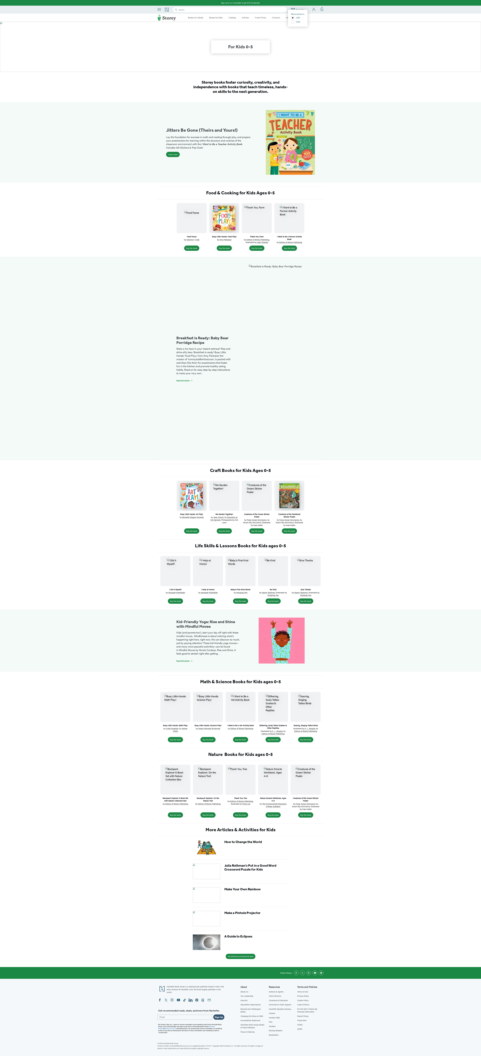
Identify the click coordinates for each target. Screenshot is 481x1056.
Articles (245, 17)
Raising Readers (275, 1030)
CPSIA (300, 1024)
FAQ (270, 1021)
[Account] (314, 10)
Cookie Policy (303, 1000)
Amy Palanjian (225, 239)
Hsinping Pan (241, 592)
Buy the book (191, 248)
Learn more (173, 154)
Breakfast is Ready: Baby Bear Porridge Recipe (202, 340)
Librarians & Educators (278, 1000)
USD (298, 17)
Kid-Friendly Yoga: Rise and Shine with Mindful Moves (205, 624)
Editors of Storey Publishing (257, 239)
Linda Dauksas (172, 728)
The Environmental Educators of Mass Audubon (274, 805)
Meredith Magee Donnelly (193, 517)
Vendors (272, 1026)
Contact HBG (274, 1017)
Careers (272, 1013)
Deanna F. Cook (193, 239)
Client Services (275, 996)
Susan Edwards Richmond (209, 728)
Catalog (232, 17)
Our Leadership (247, 996)
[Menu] (159, 9)
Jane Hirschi (218, 517)
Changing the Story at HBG (252, 1016)
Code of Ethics (303, 1004)
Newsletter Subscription (251, 1004)
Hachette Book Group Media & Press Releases (252, 1026)
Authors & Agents (276, 991)
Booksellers (273, 1034)
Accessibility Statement (250, 1020)
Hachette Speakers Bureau (280, 1009)
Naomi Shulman (268, 592)
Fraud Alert (302, 1020)
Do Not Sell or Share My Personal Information (307, 1010)
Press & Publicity (248, 1031)
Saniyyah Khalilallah (176, 592)
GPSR (299, 1029)
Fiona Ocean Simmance (257, 519)
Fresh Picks (260, 17)
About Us (244, 991)
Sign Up (219, 1017)
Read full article (183, 380)
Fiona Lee (246, 803)
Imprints (244, 1000)
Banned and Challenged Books (251, 1010)
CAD (298, 21)
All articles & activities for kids (240, 956)
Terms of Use (302, 991)
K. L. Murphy (277, 731)
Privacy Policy (303, 996)
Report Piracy (303, 1016)
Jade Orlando (262, 242)
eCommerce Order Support (280, 1004)
